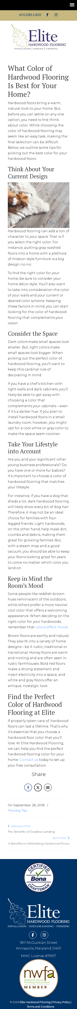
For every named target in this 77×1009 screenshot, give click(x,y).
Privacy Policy (61, 1002)
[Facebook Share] (28, 787)
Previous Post (20, 826)
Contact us (29, 760)
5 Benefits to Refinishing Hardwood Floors (38, 843)
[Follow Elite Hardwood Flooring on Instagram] (56, 14)
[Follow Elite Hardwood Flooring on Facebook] (47, 14)
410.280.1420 (30, 14)
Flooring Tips (17, 810)
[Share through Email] (48, 787)
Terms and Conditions (40, 1006)
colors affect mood (51, 627)
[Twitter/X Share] (38, 787)
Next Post (60, 838)
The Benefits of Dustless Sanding (31, 831)
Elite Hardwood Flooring (38, 37)
